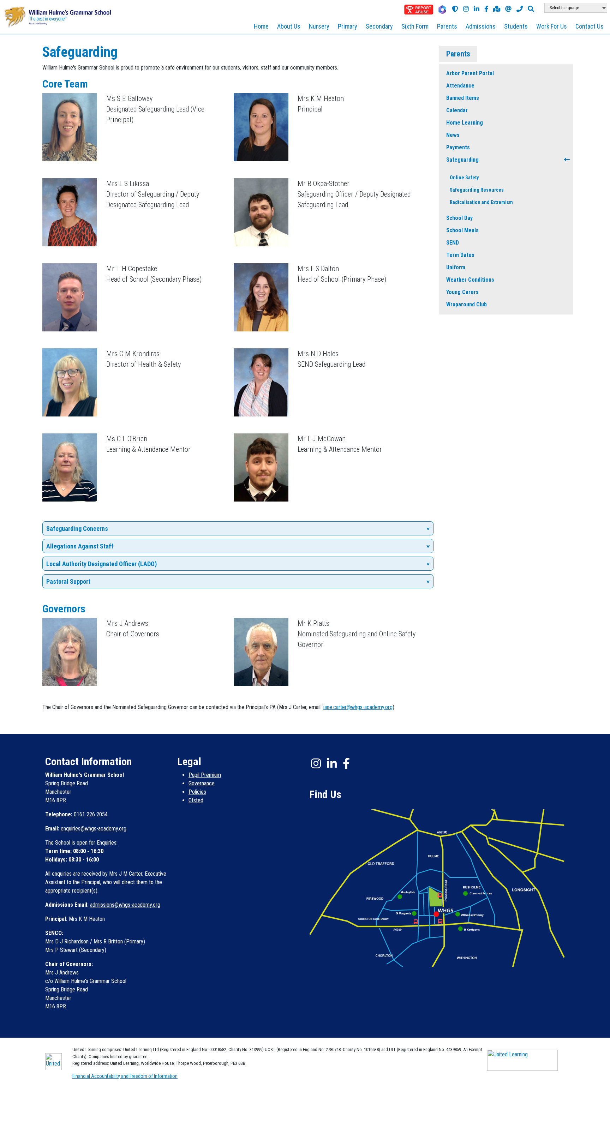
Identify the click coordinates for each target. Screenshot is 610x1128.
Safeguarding (462, 159)
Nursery (319, 26)
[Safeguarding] (455, 9)
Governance (202, 783)
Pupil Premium (205, 775)
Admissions (481, 26)
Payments (458, 147)
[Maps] (496, 9)
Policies (197, 791)
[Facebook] (486, 9)
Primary (347, 26)
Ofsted (196, 800)
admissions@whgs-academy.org (125, 904)
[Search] (531, 9)
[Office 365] (442, 10)
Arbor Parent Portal (470, 73)
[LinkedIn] (476, 9)
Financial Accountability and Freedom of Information (125, 1076)
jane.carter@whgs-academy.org (358, 707)
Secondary (379, 26)
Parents (447, 26)
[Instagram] (466, 9)
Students (516, 26)
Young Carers (462, 292)
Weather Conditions (470, 279)
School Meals (462, 230)
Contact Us (589, 26)
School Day (459, 218)
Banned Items (462, 98)
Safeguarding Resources (477, 190)
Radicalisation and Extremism (481, 202)
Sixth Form (415, 26)
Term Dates (460, 255)
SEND (452, 242)
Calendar (457, 110)
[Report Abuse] (418, 9)
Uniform (455, 267)
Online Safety (464, 177)
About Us (288, 26)
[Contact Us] (508, 9)
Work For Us (551, 26)
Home (261, 26)
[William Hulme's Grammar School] (57, 16)
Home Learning (464, 122)
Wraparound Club (466, 304)
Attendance (460, 85)
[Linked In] (332, 763)
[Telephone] (520, 9)
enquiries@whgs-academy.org (93, 828)
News (453, 135)
